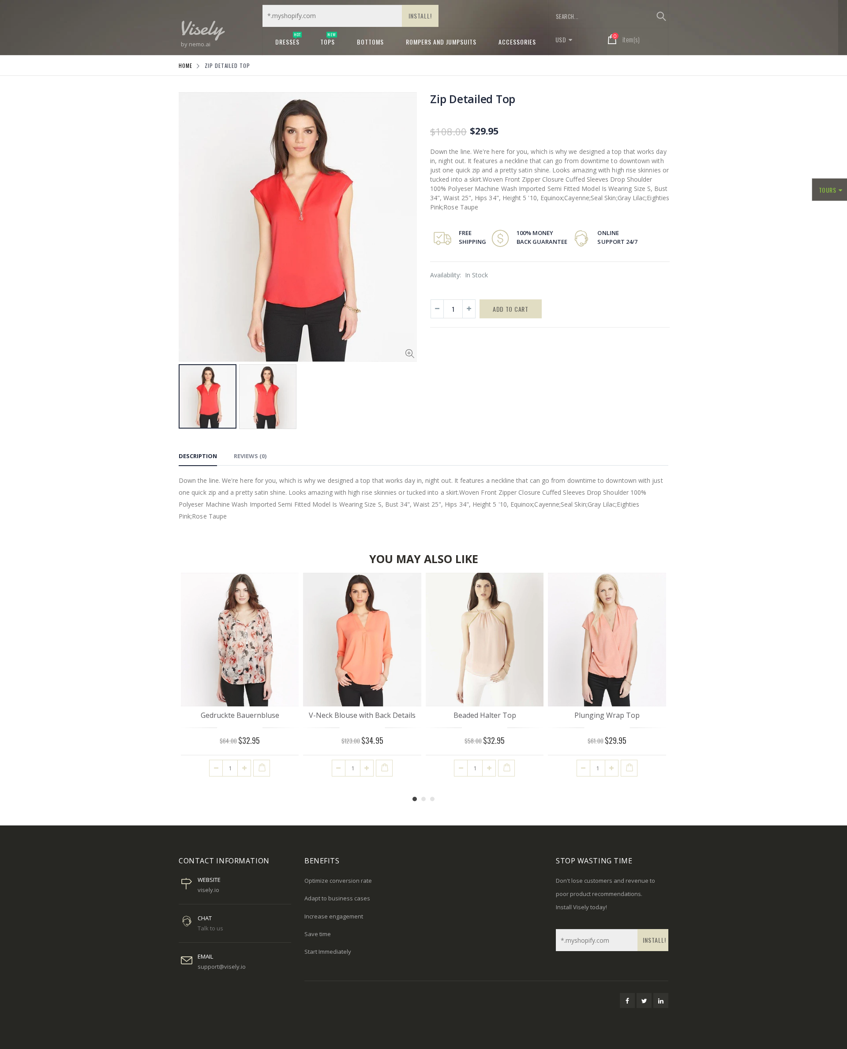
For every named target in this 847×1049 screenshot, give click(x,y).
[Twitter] (644, 1000)
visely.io (208, 890)
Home (185, 65)
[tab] (198, 457)
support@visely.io (222, 967)
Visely (201, 27)
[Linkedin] (660, 1000)
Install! (420, 15)
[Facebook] (627, 1000)
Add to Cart (510, 309)
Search (661, 16)
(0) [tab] (250, 456)
